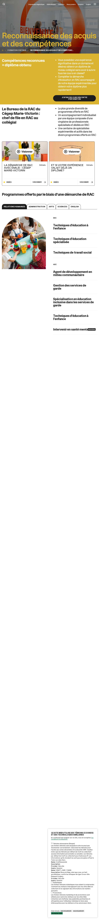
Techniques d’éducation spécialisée (69, 240)
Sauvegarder (66, 911)
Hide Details (55, 911)
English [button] (88, 4)
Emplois (81, 4)
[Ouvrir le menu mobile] (95, 4)
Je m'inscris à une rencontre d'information (74, 98)
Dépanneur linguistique (36, 4)
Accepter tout (57, 913)
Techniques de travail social (72, 252)
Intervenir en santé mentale (72, 329)
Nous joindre (71, 4)
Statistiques (57, 883)
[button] (14, 206)
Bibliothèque (51, 4)
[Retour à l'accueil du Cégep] (3, 50)
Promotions (57, 893)
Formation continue (16, 50)
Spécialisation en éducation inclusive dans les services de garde (73, 302)
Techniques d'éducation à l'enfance (70, 226)
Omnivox (61, 4)
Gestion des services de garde (69, 287)
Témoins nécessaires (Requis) (64, 844)
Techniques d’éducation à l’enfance (70, 317)
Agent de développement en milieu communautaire (72, 273)
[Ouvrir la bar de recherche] (4, 4)
